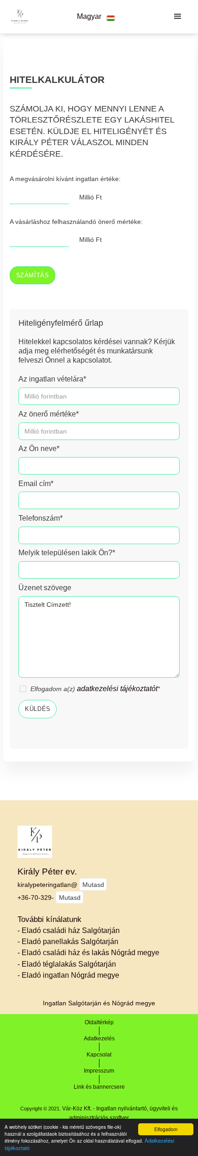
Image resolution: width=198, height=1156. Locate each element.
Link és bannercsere (99, 1087)
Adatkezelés (99, 1038)
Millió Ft (90, 197)
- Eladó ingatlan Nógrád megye (68, 975)
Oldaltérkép (99, 1022)
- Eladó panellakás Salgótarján (67, 941)
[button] (95, 17)
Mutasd (93, 884)
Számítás (32, 275)
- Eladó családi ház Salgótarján (68, 930)
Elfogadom (165, 1129)
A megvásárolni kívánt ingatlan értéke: (65, 178)
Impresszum (99, 1071)
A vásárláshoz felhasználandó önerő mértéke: (76, 221)
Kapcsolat (99, 1054)
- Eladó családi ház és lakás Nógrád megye (88, 952)
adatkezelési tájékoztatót (117, 688)
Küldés (38, 709)
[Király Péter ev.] (17, 16)
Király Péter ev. (47, 871)
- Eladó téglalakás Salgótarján (66, 964)
